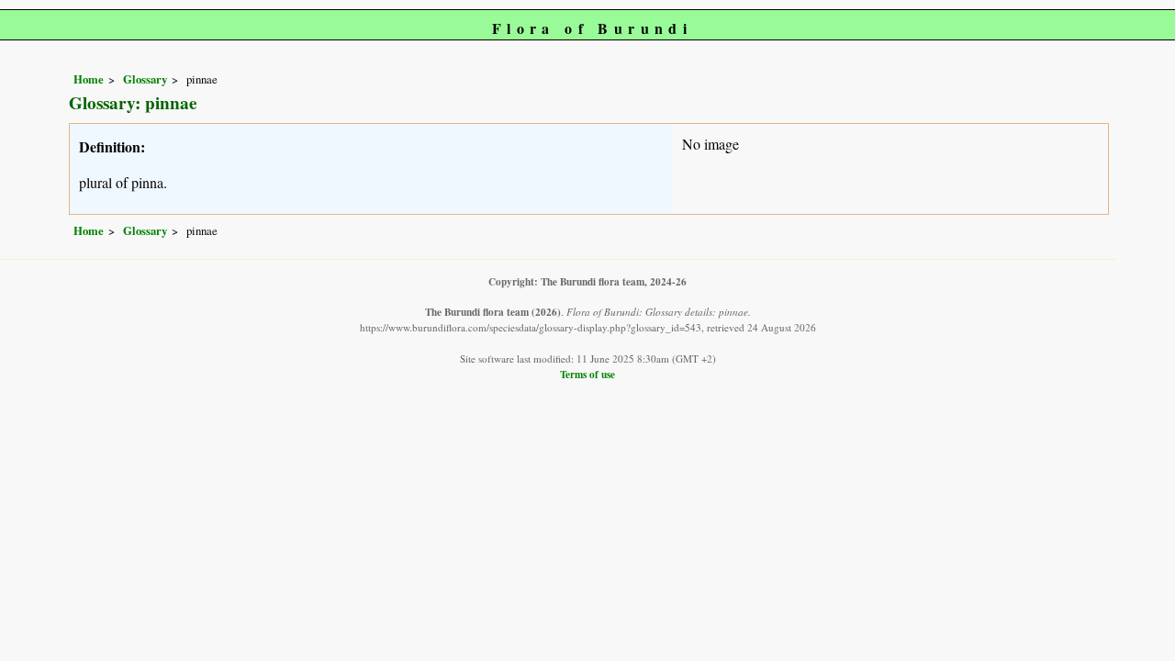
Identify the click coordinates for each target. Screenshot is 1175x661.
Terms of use (587, 374)
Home (88, 79)
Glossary (145, 79)
